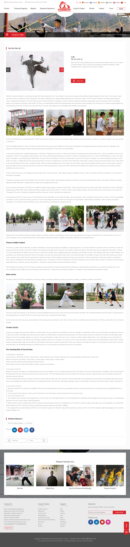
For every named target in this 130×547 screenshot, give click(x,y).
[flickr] (102, 522)
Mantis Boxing (42, 515)
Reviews (62, 519)
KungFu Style (111, 34)
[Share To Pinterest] (20, 430)
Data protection (71, 541)
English (118, 2)
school (62, 511)
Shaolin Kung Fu (42, 509)
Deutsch (86, 2)
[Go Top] (126, 538)
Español (102, 2)
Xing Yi (40, 524)
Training (62, 513)
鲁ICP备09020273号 (89, 538)
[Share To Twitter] (26, 430)
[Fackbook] (90, 522)
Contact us (63, 524)
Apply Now (8, 528)
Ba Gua (40, 526)
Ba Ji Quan (41, 522)
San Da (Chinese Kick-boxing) (46, 519)
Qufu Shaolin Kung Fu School (14, 2)
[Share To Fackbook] (31, 430)
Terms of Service (57, 541)
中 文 (124, 2)
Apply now (79, 81)
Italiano (110, 2)
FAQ (61, 509)
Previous (15, 440)
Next (31, 440)
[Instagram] (108, 522)
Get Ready (63, 522)
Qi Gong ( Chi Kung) (43, 517)
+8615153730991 (15, 515)
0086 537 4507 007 (17, 513)
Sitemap (62, 526)
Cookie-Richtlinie (87, 541)
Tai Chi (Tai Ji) (42, 513)
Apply (61, 517)
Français (94, 2)
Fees (61, 515)
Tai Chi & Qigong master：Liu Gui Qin (20, 423)
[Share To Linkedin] (14, 430)
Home (103, 34)
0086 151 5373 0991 (18, 511)
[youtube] (96, 522)
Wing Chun (41, 511)
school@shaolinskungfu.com (16, 509)
